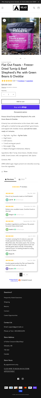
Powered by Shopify (24, 394)
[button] (2, 8)
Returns (6, 306)
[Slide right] (25, 58)
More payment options (20, 112)
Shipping (3, 87)
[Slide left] (16, 58)
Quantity (4, 90)
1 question (29, 81)
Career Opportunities (11, 315)
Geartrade (18, 394)
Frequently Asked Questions (13, 297)
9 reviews (21, 81)
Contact (6, 311)
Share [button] (5, 171)
